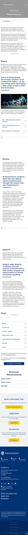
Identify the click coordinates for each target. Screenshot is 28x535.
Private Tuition (7, 331)
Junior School (6, 379)
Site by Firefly (14, 533)
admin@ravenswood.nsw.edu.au (10, 479)
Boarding (4, 386)
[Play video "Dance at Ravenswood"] (14, 101)
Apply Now (14, 423)
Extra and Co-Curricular (18, 20)
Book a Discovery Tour (14, 407)
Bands (4, 323)
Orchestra (5, 327)
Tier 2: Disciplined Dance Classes (10, 126)
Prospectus (14, 440)
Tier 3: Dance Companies (11, 131)
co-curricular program (14, 363)
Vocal (4, 347)
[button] (26, 5)
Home (2, 20)
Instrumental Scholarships (11, 339)
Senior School (8, 20)
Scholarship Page (10, 355)
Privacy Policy (16, 529)
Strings (4, 343)
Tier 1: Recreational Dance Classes (11, 120)
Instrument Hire (7, 335)
